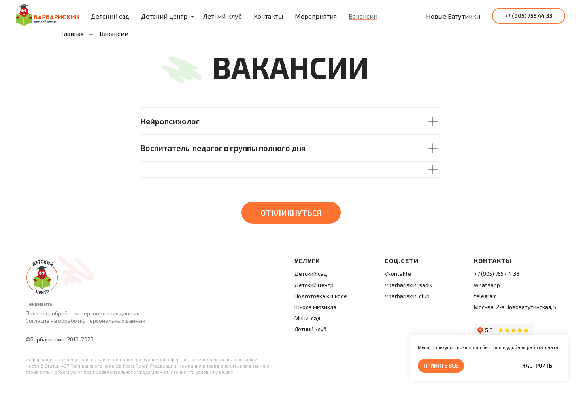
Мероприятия (316, 16)
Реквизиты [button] (40, 303)
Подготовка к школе (320, 295)
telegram (485, 295)
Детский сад (110, 16)
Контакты (268, 16)
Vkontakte (398, 273)
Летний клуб (222, 16)
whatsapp (487, 284)
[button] (291, 213)
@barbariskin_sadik (408, 284)
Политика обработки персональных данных (82, 313)
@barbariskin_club (407, 295)
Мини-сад (307, 318)
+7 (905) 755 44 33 (496, 273)
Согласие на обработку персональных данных (85, 320)
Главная (72, 33)
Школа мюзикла (315, 307)
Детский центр (165, 16)
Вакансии (363, 16)
